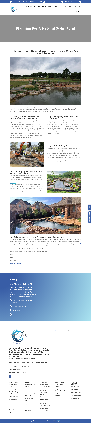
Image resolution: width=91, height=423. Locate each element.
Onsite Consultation (14, 396)
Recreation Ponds (75, 389)
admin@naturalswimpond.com (53, 1)
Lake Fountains (28, 407)
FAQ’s (10, 412)
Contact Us (78, 11)
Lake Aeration (27, 410)
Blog (39, 6)
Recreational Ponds (14, 404)
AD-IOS (58, 421)
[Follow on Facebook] (80, 2)
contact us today (76, 243)
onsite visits (30, 122)
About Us (32, 6)
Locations (77, 6)
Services (50, 6)
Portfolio (44, 6)
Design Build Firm (75, 398)
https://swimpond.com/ (16, 263)
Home (27, 6)
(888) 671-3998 (68, 1)
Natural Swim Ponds (76, 392)
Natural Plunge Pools (14, 389)
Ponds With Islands (14, 407)
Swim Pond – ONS (75, 386)
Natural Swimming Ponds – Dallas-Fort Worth (45, 386)
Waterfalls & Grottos (76, 395)
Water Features (68, 6)
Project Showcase (13, 410)
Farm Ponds (58, 6)
